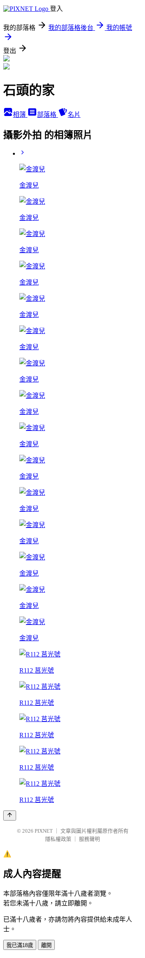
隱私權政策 (58, 839)
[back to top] (9, 815)
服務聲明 (89, 839)
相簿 (20, 114)
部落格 (47, 114)
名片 (74, 114)
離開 (46, 945)
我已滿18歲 (19, 945)
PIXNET (44, 831)
